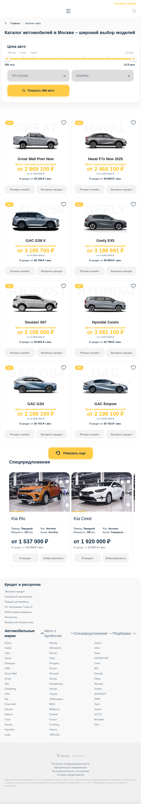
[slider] (7, 58)
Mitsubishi (55, 647)
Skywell (98, 683)
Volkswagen (56, 698)
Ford (7, 719)
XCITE (98, 714)
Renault (53, 673)
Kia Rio (18, 518)
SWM (97, 698)
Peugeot (54, 663)
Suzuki (53, 688)
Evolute (53, 714)
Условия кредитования (70, 774)
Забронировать (53, 558)
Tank (97, 704)
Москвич (99, 719)
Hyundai (9, 729)
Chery (8, 642)
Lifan (7, 653)
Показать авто (40, 90)
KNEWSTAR (101, 658)
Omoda (98, 673)
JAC (7, 683)
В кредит (25, 558)
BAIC (52, 704)
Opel (52, 658)
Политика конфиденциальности (70, 763)
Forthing (54, 724)
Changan (10, 663)
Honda (8, 724)
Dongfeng (10, 688)
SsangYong (56, 683)
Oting (97, 678)
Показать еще (74, 453)
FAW (7, 668)
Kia (6, 698)
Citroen (9, 709)
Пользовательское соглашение (70, 771)
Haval (8, 658)
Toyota (53, 693)
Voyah (97, 709)
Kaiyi (97, 653)
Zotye (8, 678)
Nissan (53, 653)
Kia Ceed (82, 518)
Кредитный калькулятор (19, 622)
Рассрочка (11, 617)
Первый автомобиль (17, 601)
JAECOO (54, 734)
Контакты (78, 755)
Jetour (98, 642)
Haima (53, 729)
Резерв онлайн (19, 189)
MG (96, 668)
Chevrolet (10, 704)
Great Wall (11, 673)
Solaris (98, 688)
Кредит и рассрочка (23, 584)
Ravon (53, 668)
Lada (7, 734)
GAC (7, 693)
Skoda (53, 678)
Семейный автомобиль (18, 596)
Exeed (53, 719)
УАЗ (96, 724)
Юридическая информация (70, 767)
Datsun (9, 714)
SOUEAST (100, 693)
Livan (97, 663)
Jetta (97, 647)
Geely (8, 647)
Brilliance (54, 709)
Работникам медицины (18, 612)
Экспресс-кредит (125, 3)
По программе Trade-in (18, 606)
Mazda (53, 642)
